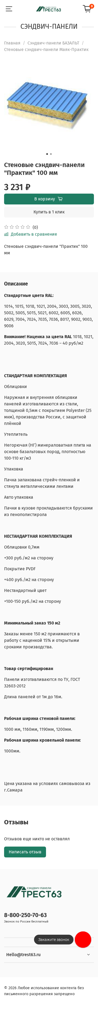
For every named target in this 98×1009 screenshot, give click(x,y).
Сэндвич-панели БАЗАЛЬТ (53, 43)
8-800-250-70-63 (25, 915)
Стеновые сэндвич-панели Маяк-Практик (46, 49)
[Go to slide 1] (47, 154)
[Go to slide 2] (51, 154)
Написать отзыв (25, 851)
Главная (12, 43)
